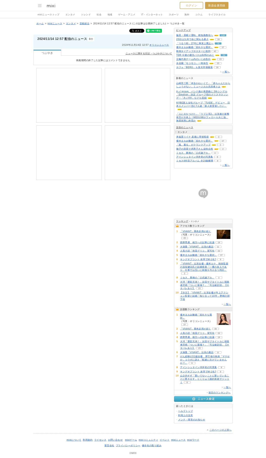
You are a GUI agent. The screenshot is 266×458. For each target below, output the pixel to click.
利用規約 (87, 440)
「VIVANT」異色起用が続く (195, 231)
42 (215, 51)
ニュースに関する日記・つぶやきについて (149, 53)
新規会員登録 (216, 5)
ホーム (40, 23)
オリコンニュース (159, 45)
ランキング (182, 221)
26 (217, 67)
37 (223, 47)
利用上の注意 (185, 415)
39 (218, 39)
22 (219, 251)
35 (184, 238)
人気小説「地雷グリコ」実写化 (197, 250)
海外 (186, 14)
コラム (199, 14)
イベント (164, 440)
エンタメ (70, 14)
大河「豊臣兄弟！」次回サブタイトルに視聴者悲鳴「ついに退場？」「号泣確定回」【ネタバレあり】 (204, 285)
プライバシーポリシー (128, 445)
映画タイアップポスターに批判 (193, 51)
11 (218, 247)
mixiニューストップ (49, 14)
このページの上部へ (221, 430)
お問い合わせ (115, 440)
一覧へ (226, 71)
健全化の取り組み (152, 445)
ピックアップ (183, 30)
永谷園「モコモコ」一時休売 (192, 63)
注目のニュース (184, 127)
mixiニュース (55, 23)
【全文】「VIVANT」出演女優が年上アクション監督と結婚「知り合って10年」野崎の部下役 (205, 296)
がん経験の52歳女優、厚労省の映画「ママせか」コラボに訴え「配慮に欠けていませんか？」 (205, 359)
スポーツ (174, 14)
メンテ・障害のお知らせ (191, 419)
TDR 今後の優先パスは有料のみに (195, 55)
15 (220, 59)
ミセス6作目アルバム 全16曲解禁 (194, 160)
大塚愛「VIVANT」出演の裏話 (197, 246)
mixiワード (193, 440)
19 (219, 242)
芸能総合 (84, 23)
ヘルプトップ (185, 411)
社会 (99, 14)
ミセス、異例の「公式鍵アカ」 (193, 153)
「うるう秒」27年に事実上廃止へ (195, 43)
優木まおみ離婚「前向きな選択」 (194, 47)
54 (224, 55)
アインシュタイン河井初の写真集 (194, 156)
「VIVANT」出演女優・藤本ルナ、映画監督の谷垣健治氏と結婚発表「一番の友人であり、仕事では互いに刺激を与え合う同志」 (204, 267)
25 (218, 63)
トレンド (86, 14)
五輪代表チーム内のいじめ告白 (193, 59)
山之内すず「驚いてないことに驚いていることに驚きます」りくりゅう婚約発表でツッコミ (204, 379)
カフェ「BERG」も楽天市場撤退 (194, 67)
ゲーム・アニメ (126, 14)
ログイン (191, 5)
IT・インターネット (152, 14)
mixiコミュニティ (148, 440)
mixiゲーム (131, 440)
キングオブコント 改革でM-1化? (198, 259)
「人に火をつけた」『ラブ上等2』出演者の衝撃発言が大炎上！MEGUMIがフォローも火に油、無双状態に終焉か (202, 117)
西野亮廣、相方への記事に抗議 (197, 242)
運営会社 (109, 445)
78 (218, 43)
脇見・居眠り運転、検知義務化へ (194, 35)
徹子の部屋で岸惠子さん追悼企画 (194, 148)
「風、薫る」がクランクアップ (193, 144)
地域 (109, 14)
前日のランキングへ (220, 392)
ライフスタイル (216, 14)
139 (223, 35)
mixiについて (74, 440)
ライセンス (100, 440)
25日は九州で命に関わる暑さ (192, 39)
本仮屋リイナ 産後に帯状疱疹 (192, 136)
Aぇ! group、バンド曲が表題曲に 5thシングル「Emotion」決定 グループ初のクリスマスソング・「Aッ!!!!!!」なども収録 (202, 94)
